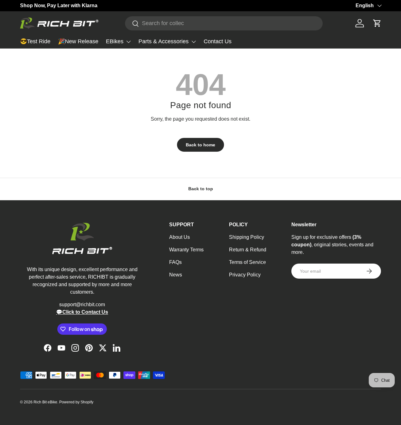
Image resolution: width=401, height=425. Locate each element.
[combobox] (224, 23)
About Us (179, 237)
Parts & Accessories (163, 41)
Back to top (200, 188)
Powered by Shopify (76, 402)
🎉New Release (78, 41)
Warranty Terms (186, 249)
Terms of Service (247, 262)
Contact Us (218, 41)
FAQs (175, 262)
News (175, 274)
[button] (377, 23)
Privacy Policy (245, 274)
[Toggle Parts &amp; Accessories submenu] (193, 41)
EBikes (114, 41)
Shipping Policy (246, 237)
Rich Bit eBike (45, 402)
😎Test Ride (35, 41)
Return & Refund (247, 249)
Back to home (200, 144)
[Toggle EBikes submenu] (128, 41)
